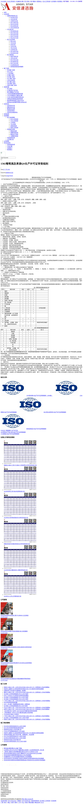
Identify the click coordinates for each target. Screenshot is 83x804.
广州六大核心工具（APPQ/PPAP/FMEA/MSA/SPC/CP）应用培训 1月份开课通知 (26, 716)
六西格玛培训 (14, 136)
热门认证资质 (11, 39)
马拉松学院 (4, 800)
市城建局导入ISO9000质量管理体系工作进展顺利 (18, 756)
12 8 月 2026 (4, 680)
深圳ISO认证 (9, 172)
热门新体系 (10, 54)
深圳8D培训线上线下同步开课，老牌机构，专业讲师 (19, 734)
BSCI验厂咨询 (11, 81)
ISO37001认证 (14, 59)
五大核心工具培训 (45, 800)
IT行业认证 (10, 29)
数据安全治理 (11, 109)
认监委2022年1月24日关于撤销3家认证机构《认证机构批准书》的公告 (24, 750)
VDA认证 (13, 43)
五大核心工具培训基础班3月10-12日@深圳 (16, 694)
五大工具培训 (46, 1)
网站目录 (37, 802)
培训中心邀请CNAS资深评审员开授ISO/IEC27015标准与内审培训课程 (24, 689)
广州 (19, 802)
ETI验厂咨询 (10, 75)
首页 (5, 12)
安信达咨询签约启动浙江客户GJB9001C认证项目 (15, 615)
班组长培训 (13, 131)
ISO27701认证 (14, 36)
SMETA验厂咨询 (12, 85)
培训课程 (6, 115)
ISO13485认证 (14, 22)
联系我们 (60, 1)
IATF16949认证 (14, 27)
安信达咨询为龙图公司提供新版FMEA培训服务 (14, 631)
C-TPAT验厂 (10, 73)
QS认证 (3, 430)
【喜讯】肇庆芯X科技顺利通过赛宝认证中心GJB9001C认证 (21, 751)
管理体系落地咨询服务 (16, 66)
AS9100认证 (13, 19)
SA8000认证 (13, 49)
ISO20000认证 (14, 31)
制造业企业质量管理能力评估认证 (17, 102)
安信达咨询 (7, 142)
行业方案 (9, 146)
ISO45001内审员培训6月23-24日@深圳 (15, 726)
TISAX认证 (13, 48)
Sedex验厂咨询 (11, 83)
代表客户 (9, 148)
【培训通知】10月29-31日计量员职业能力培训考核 (18, 712)
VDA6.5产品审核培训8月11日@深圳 (14, 731)
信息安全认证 (11, 105)
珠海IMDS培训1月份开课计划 (12, 739)
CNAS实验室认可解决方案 (14, 95)
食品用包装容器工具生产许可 (15, 100)
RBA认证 (13, 41)
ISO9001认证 (14, 17)
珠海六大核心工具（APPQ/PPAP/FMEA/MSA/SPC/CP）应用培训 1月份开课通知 (26, 687)
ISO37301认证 (14, 63)
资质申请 (6, 87)
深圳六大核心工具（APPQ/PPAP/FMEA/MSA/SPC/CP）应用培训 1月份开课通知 (26, 709)
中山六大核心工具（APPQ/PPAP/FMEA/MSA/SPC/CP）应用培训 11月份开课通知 (27, 707)
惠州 (16, 802)
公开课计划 (10, 139)
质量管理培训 (14, 132)
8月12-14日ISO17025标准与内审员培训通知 (16, 695)
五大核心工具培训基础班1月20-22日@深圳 (16, 699)
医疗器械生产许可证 (13, 92)
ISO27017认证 (14, 37)
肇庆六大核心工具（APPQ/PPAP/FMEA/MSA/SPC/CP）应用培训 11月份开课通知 (27, 692)
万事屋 (19, 800)
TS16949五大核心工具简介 (11, 714)
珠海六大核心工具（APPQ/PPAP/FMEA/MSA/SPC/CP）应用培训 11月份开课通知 (27, 719)
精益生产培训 (14, 134)
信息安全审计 (11, 110)
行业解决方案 (20, 1)
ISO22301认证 (14, 34)
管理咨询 (6, 114)
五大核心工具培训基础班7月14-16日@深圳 (16, 697)
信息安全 (6, 104)
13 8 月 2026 (4, 617)
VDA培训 (3, 1)
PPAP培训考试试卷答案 (10, 702)
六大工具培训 (11, 1)
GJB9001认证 (14, 21)
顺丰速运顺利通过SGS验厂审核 (13, 748)
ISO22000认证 (14, 26)
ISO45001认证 (14, 53)
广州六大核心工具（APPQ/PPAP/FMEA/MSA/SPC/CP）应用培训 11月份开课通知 (27, 700)
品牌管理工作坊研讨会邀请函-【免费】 (15, 690)
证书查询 (53, 1)
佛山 (9, 802)
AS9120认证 (13, 58)
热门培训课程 (11, 117)
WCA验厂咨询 (11, 78)
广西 (2, 802)
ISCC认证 (10, 71)
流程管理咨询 (35, 800)
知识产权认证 (14, 56)
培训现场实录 (11, 137)
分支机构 (53, 800)
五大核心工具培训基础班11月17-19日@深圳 (16, 717)
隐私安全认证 (11, 107)
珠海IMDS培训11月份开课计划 (12, 729)
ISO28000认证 (14, 61)
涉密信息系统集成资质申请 (15, 98)
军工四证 (27, 1)
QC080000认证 (14, 65)
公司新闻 (6, 141)
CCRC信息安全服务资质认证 (15, 97)
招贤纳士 (39, 1)
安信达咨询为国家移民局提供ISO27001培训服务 (17, 755)
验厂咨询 (6, 68)
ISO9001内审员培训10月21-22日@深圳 (15, 738)
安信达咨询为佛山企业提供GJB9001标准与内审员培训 (16, 647)
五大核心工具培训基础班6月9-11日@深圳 (16, 706)
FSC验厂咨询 (11, 76)
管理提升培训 (11, 129)
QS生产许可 (9, 175)
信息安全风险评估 (12, 112)
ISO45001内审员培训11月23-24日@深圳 (15, 741)
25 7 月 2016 (6, 169)
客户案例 (33, 1)
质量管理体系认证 (12, 15)
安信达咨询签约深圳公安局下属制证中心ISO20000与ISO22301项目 (23, 753)
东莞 (12, 802)
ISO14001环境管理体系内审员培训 (14, 728)
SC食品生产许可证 (12, 90)
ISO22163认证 (14, 24)
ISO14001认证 (14, 51)
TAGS (42, 802)
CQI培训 (12, 122)
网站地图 (31, 802)
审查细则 (8, 430)
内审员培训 (13, 126)
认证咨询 (6, 14)
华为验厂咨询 (11, 70)
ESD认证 (12, 44)
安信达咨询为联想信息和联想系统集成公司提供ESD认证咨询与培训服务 (24, 760)
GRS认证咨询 (11, 80)
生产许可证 (14, 430)
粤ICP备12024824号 (27, 799)
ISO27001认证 (14, 32)
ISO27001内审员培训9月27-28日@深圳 (15, 736)
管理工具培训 (14, 127)
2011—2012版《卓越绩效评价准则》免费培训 (17, 704)
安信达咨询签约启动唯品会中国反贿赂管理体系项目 (15, 678)
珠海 (26, 802)
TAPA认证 (13, 46)
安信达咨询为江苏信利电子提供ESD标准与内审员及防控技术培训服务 (24, 758)
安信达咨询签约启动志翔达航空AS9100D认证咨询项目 (16, 663)
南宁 (5, 802)
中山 (23, 802)
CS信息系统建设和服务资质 (15, 93)
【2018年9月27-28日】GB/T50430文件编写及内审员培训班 (20, 711)
